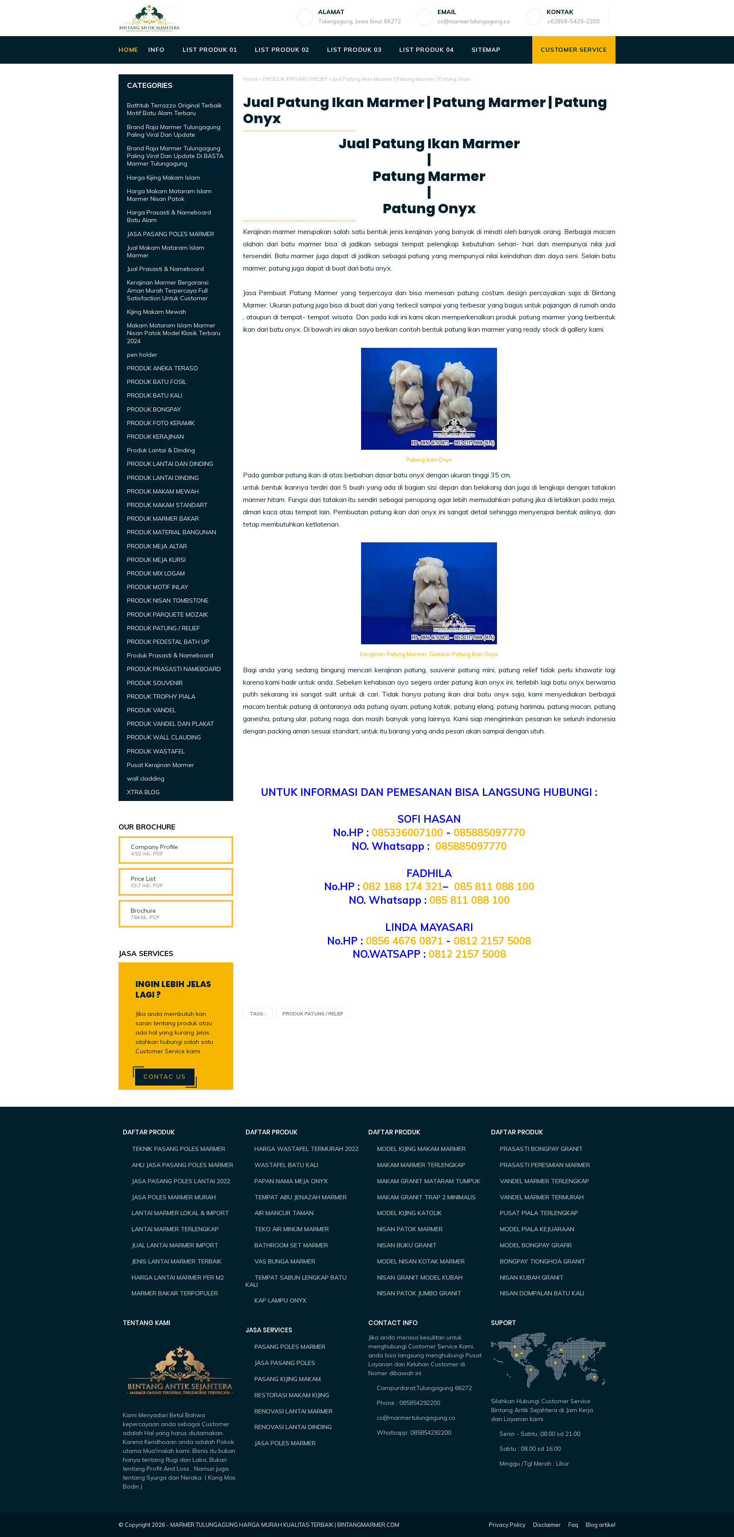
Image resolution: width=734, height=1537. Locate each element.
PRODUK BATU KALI (154, 395)
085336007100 (409, 832)
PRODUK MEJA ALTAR (157, 546)
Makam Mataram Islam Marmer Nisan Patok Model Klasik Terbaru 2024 (173, 333)
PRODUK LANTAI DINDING (163, 478)
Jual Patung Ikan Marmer (429, 143)
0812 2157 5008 (492, 940)
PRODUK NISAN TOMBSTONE (168, 600)
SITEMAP (485, 50)
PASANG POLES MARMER (289, 1347)
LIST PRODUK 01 (210, 50)
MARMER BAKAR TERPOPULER (175, 1293)
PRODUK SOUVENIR (155, 683)
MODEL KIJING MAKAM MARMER (421, 1149)
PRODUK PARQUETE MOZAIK (167, 614)
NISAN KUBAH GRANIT (532, 1277)
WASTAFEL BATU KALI (286, 1165)
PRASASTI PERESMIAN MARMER (545, 1165)
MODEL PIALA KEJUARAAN (537, 1229)
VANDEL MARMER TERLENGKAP (544, 1181)
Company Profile (154, 847)
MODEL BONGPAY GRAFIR (536, 1245)
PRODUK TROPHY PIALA (161, 696)
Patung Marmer (429, 176)
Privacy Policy (507, 1524)
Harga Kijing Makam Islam (163, 177)
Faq (573, 1524)
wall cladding (145, 778)
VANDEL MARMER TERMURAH (542, 1197)
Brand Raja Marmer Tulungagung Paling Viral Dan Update (173, 130)
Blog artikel (600, 1524)
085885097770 (489, 832)
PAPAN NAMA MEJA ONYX (290, 1181)
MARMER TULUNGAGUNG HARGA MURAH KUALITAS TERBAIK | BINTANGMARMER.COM (284, 1524)
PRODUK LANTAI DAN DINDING (170, 464)
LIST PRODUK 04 (426, 50)
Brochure (143, 910)
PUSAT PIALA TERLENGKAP (539, 1213)
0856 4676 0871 (404, 940)
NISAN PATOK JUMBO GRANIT (419, 1293)
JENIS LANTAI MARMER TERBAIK (177, 1261)
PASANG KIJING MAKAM (287, 1379)
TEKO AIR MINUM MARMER (291, 1229)
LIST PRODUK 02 (282, 50)
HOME (128, 50)
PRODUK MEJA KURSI (156, 560)
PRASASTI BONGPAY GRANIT (541, 1149)
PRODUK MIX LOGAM (156, 573)
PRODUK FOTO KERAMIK (161, 423)
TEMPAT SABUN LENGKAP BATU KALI (296, 1281)
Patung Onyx (429, 208)
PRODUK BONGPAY (154, 409)
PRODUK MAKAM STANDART (167, 505)
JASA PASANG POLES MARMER (170, 234)
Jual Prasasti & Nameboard (165, 269)
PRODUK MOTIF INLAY (157, 587)
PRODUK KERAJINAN (155, 436)
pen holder (142, 354)
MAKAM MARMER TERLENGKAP (421, 1165)
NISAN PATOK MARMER (410, 1229)
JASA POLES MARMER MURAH (174, 1197)
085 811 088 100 (494, 886)
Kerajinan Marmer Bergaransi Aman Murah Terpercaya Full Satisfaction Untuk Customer (168, 290)
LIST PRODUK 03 (354, 50)
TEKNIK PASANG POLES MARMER (178, 1149)
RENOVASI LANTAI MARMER (293, 1411)
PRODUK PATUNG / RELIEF (295, 79)
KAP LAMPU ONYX (280, 1300)
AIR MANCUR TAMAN (283, 1213)
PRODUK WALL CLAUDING (164, 737)
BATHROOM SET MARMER (291, 1245)
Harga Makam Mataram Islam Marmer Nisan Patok (169, 195)
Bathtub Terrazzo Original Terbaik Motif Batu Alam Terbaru (174, 109)
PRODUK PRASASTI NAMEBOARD (174, 669)
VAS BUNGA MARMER (284, 1261)
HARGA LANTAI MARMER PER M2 (178, 1277)
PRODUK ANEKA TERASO (162, 368)
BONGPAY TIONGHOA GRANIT (542, 1261)
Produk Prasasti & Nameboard (170, 655)
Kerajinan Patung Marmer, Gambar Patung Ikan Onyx (429, 654)
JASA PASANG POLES (284, 1363)
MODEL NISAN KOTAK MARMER (421, 1261)
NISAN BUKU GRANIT (407, 1245)
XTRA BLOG (143, 792)
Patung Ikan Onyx (429, 459)
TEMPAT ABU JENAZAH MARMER (300, 1197)
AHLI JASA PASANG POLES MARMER (182, 1165)
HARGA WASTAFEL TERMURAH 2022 (306, 1149)
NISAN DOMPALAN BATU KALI (542, 1293)
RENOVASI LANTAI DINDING (293, 1427)
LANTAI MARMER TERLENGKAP (175, 1229)
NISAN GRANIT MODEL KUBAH (420, 1277)
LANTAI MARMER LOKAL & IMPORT (180, 1213)
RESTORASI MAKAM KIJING (291, 1395)
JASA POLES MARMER (285, 1443)
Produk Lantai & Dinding (161, 450)
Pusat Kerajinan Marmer (160, 765)
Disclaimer (547, 1524)
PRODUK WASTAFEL (156, 751)
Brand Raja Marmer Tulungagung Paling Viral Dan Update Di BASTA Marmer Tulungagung (175, 155)
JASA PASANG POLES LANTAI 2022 (181, 1181)
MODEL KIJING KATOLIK (409, 1213)
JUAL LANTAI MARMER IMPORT (175, 1245)
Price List (143, 879)
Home (250, 79)
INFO (156, 50)
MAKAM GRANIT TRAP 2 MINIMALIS (426, 1197)
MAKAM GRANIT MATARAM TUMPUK (428, 1181)
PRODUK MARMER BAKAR (163, 518)
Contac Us (165, 1076)
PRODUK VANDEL (151, 710)
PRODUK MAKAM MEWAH (163, 491)
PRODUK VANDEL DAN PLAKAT (170, 724)
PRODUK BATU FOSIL (156, 382)
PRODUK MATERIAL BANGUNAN (171, 532)
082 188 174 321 (403, 886)
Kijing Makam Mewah (156, 312)
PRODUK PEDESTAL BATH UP (168, 642)
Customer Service (574, 50)
